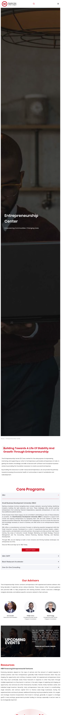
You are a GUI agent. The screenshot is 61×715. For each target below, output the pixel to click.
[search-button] (34, 4)
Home (2, 438)
